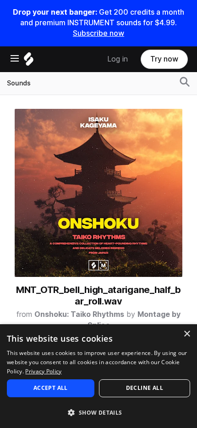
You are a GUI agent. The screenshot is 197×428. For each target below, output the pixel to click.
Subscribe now (98, 33)
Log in (117, 59)
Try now (164, 59)
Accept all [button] (50, 388)
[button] (98, 412)
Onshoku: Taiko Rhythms (79, 314)
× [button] (186, 334)
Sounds (19, 83)
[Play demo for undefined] (98, 193)
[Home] (28, 61)
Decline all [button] (144, 388)
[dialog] (98, 376)
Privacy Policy (43, 371)
